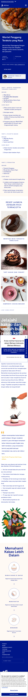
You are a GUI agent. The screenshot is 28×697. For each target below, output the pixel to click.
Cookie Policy (5, 687)
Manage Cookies (14, 690)
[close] (25, 337)
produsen (4, 2)
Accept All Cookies (14, 694)
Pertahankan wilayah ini (14, 357)
